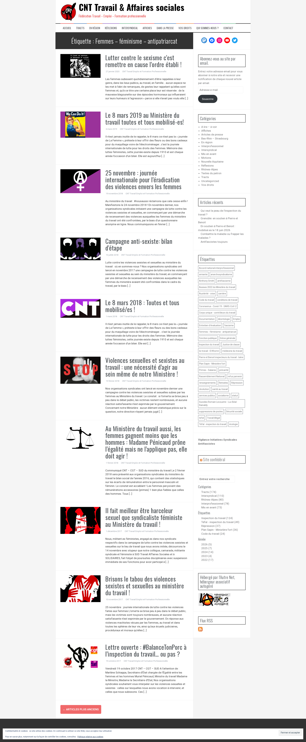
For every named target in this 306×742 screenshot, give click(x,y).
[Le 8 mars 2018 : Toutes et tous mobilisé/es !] (80, 308)
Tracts (80, 28)
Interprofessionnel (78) (215, 503)
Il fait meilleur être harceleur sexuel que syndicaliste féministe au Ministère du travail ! (143, 517)
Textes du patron (211, 173)
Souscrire (207, 99)
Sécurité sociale (234, 411)
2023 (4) (206, 556)
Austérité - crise (207, 293)
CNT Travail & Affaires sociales (131, 7)
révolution (204, 389)
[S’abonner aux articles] (200, 629)
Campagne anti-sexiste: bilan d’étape (138, 244)
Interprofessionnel (212, 146)
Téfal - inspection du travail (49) (220, 522)
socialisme (223, 395)
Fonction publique (208, 338)
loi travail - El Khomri (209, 351)
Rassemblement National (212, 376)
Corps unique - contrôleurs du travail (217, 312)
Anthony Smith (206, 281)
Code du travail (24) (213, 533)
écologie (233, 424)
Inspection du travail (209, 344)
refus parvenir (235, 376)
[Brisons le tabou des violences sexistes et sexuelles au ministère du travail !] (80, 588)
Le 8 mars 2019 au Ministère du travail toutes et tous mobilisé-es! (144, 118)
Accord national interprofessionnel (216, 268)
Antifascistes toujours (214, 241)
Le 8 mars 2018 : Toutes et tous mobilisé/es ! (142, 306)
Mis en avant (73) (211, 507)
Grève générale (227, 338)
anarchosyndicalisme (221, 274)
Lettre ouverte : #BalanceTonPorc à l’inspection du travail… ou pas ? (145, 650)
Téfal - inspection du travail (212, 424)
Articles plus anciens (81, 709)
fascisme (229, 325)
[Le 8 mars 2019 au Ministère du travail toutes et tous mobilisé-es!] (80, 124)
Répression (237, 383)
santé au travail (220, 389)
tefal (201, 418)
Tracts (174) (208, 492)
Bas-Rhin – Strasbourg (214, 138)
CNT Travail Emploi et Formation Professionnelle (144, 71)
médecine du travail (232, 351)
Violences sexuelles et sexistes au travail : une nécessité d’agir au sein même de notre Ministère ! (144, 366)
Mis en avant (208, 154)
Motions (206, 157)
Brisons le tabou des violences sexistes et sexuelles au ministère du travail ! (144, 585)
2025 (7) (206, 548)
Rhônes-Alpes (209, 169)
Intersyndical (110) (212, 495)
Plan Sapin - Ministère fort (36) (219, 529)
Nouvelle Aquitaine (212, 161)
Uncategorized (210, 181)
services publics (207, 395)
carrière (222, 293)
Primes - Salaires (207, 370)
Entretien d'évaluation (210, 325)
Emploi (236, 319)
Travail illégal (213, 418)
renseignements (207, 383)
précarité (223, 370)
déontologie (224, 319)
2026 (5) (206, 544)
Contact (228, 28)
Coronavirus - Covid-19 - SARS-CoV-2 (218, 306)
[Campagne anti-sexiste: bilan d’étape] (80, 248)
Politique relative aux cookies (90, 737)
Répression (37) (210, 525)
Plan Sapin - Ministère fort (212, 363)
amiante (203, 274)
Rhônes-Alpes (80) (212, 499)
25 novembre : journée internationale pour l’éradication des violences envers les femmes (143, 179)
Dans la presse (165, 28)
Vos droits (185, 28)
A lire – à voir (209, 126)
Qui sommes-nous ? (207, 28)
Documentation (207, 319)
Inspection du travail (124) (217, 518)
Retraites (223, 383)
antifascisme (224, 281)
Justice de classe (231, 344)
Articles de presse (212, 134)
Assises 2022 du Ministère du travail (217, 287)
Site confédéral (214, 459)
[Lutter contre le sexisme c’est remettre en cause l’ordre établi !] (80, 65)
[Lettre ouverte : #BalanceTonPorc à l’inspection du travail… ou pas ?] (80, 656)
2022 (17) (207, 559)
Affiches (147, 28)
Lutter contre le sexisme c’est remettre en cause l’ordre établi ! (143, 61)
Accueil (67, 28)
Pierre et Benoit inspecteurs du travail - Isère (221, 357)
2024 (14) (207, 552)
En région (94, 28)
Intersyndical (130, 28)
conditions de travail (227, 300)
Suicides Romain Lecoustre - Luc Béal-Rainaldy (218, 403)
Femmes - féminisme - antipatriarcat (217, 332)
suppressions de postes (211, 411)
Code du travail (206, 300)
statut (235, 395)
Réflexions (111, 28)
